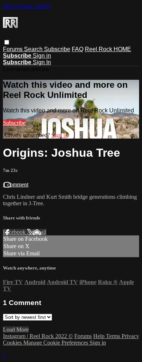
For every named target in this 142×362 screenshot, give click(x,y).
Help (99, 336)
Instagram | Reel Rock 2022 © (38, 336)
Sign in (42, 56)
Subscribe (57, 49)
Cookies (13, 343)
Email (39, 232)
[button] (6, 42)
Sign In (42, 62)
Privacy (130, 336)
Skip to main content (26, 6)
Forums (13, 49)
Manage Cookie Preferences (56, 343)
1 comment (15, 184)
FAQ (77, 49)
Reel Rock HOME (108, 49)
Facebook (15, 232)
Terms (114, 336)
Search (34, 49)
